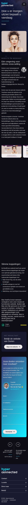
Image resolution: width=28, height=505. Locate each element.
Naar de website (12, 347)
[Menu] (24, 4)
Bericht (5, 416)
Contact (4, 478)
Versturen (9, 432)
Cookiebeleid (13, 500)
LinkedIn (5, 501)
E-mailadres (7, 402)
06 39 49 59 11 (15, 389)
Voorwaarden (4, 500)
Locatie (4, 482)
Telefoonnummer (8, 409)
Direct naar (5, 486)
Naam (5, 396)
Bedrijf (3, 490)
